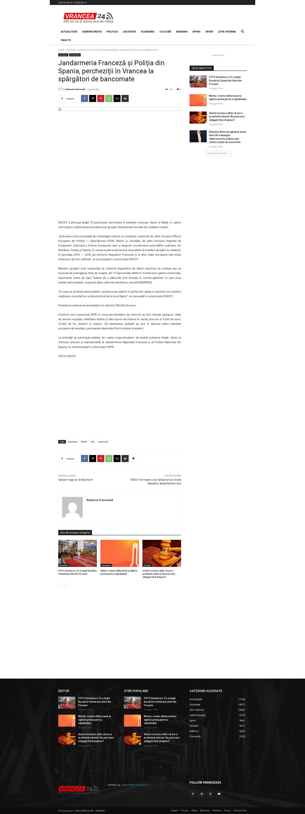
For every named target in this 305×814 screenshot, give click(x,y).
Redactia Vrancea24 (75, 89)
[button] (242, 32)
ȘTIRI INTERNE (227, 31)
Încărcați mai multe (217, 153)
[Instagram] (201, 793)
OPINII (196, 31)
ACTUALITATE (69, 31)
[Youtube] (219, 793)
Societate (71, 49)
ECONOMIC (148, 31)
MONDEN (181, 31)
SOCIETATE (129, 31)
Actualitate (75, 55)
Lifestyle (147, 565)
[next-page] (66, 585)
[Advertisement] (119, 403)
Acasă (61, 49)
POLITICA (112, 31)
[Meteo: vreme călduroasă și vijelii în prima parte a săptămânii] (119, 553)
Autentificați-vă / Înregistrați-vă (72, 2)
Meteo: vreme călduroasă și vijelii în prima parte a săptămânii (94, 720)
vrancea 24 (103, 441)
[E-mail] (117, 98)
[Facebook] (84, 98)
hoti (92, 441)
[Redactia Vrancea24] (60, 89)
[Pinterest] (100, 98)
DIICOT (84, 441)
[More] (133, 458)
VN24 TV (66, 40)
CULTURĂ (165, 31)
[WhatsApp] (108, 98)
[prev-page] (60, 585)
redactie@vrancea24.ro (135, 784)
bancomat (72, 441)
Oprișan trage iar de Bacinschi (75, 479)
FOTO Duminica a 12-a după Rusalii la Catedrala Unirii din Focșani (225, 80)
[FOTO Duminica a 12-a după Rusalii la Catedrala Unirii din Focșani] (77, 553)
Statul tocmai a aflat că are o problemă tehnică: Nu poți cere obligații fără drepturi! (158, 573)
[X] (92, 98)
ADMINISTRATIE (92, 31)
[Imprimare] (125, 98)
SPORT (209, 31)
